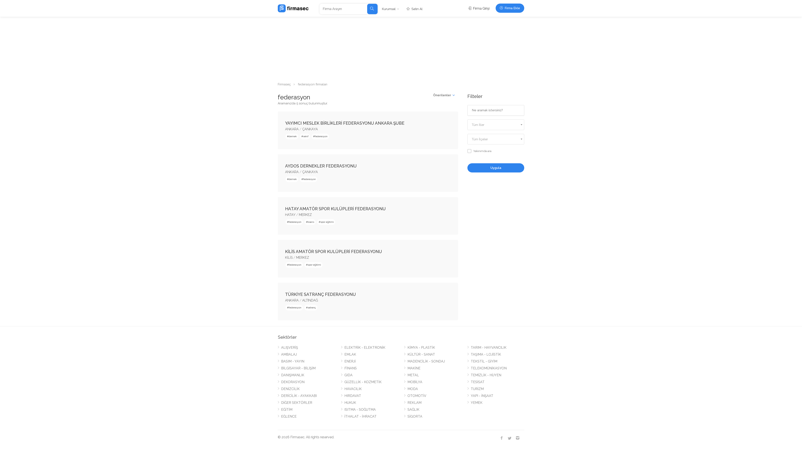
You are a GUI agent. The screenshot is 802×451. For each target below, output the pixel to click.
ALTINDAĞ (310, 300)
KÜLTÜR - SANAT (421, 354)
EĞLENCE (289, 416)
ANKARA (292, 129)
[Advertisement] (401, 48)
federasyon (321, 136)
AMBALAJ (289, 354)
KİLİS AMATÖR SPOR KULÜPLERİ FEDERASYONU (333, 251)
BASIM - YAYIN (292, 361)
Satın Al (417, 9)
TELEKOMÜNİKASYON (489, 368)
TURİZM (477, 389)
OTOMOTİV (416, 396)
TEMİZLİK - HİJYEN (486, 375)
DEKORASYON (293, 382)
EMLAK (350, 354)
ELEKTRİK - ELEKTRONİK (364, 348)
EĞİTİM (286, 410)
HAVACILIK (353, 389)
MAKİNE (413, 368)
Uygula (495, 168)
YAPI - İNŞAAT (482, 396)
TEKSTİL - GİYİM (484, 361)
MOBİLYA (414, 382)
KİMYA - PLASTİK (421, 348)
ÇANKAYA (310, 129)
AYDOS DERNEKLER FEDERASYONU (321, 165)
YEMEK (476, 403)
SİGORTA (414, 416)
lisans (311, 221)
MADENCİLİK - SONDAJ (426, 361)
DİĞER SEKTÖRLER (296, 403)
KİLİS (289, 258)
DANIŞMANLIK (292, 375)
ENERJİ (350, 361)
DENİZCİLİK (290, 389)
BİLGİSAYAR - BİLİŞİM (298, 368)
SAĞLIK (413, 410)
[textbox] (496, 125)
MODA (412, 389)
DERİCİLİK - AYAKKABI (299, 396)
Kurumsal (389, 9)
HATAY (290, 215)
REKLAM (414, 403)
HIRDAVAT (352, 396)
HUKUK (350, 403)
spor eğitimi (327, 221)
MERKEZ (305, 215)
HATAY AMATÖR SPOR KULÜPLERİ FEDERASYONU (335, 208)
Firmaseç (284, 84)
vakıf (305, 136)
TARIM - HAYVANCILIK (488, 348)
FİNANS (350, 368)
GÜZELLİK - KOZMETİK (363, 382)
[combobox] (495, 124)
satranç (312, 307)
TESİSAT (478, 382)
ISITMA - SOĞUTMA (360, 410)
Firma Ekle (512, 8)
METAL (413, 375)
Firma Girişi (481, 8)
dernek (293, 136)
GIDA (348, 375)
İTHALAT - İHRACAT (360, 416)
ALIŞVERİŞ (289, 348)
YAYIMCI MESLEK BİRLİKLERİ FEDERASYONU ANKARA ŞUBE (344, 123)
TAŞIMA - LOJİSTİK (486, 354)
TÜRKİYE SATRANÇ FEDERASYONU (320, 294)
